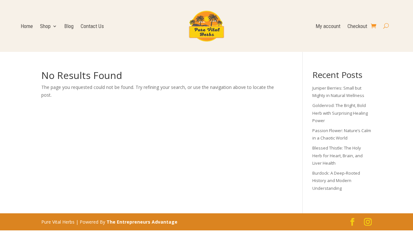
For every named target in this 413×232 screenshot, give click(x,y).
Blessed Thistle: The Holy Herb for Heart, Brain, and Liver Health (337, 155)
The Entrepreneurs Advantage (141, 222)
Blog (69, 26)
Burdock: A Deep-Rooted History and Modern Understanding (336, 180)
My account (328, 26)
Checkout (357, 26)
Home (27, 26)
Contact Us (92, 26)
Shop (45, 26)
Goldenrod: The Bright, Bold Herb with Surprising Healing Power (340, 113)
